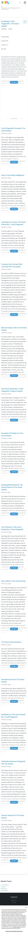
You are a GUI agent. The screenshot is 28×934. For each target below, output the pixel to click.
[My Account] (25, 2)
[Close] (26, 907)
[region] (14, 919)
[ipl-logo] (6, 3)
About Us (14, 900)
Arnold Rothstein (4, 890)
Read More (14, 162)
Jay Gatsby (17, 71)
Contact (14, 902)
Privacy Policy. (16, 928)
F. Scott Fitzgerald (5, 885)
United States (4, 888)
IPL (2, 6)
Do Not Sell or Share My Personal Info (14, 931)
